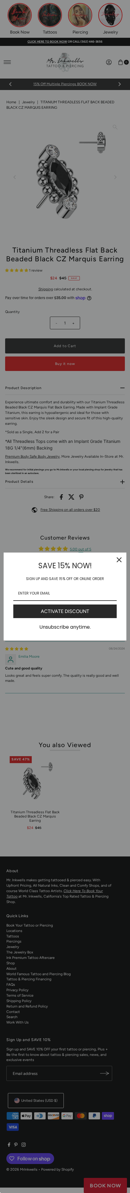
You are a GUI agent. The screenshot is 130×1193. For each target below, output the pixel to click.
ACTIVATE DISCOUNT (65, 611)
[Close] (119, 560)
